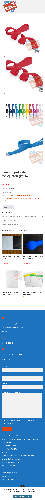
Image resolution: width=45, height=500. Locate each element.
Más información (20, 496)
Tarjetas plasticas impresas (11, 459)
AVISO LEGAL (6, 476)
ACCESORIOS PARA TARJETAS (20, 196)
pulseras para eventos (9, 446)
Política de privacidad (9, 473)
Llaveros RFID (6, 452)
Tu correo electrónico (11, 375)
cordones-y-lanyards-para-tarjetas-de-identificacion (20, 439)
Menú (41, 4)
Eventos (14, 201)
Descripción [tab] (8, 207)
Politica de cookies (8, 479)
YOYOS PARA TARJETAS (9, 449)
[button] (2, 21)
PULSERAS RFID (7, 442)
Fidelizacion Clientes (9, 465)
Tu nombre (6, 366)
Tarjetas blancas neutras (10, 462)
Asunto (5, 383)
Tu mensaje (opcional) (11, 392)
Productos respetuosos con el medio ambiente (18, 456)
